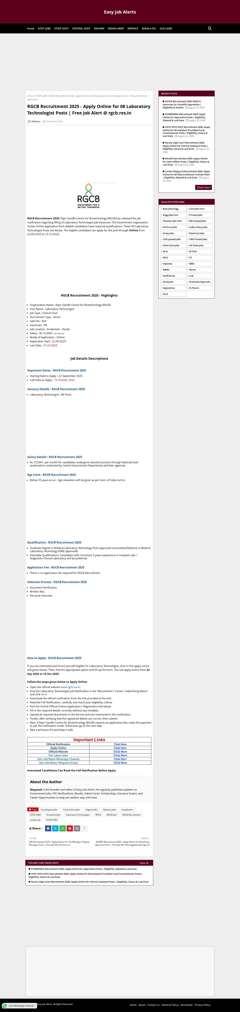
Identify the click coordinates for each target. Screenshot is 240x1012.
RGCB (98, 814)
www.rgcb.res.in (70, 687)
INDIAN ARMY (116, 28)
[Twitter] (55, 828)
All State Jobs (196, 245)
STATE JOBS (41, 95)
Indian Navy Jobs (198, 227)
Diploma (167, 263)
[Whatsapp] (62, 828)
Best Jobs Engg (170, 208)
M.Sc (165, 251)
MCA (165, 257)
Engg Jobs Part (170, 215)
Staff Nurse (169, 275)
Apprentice (169, 287)
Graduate (168, 281)
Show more (203, 187)
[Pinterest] (70, 828)
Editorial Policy (170, 1005)
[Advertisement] (120, 61)
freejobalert (127, 809)
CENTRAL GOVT (81, 28)
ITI (190, 257)
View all (144, 863)
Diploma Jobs (109, 809)
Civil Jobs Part (196, 208)
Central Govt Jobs (71, 809)
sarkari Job (35, 819)
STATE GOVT (61, 28)
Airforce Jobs (170, 227)
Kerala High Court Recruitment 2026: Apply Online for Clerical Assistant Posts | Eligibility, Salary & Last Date (89, 881)
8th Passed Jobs (197, 220)
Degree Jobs (92, 809)
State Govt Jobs (171, 245)
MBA (191, 263)
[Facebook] (48, 828)
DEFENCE (133, 28)
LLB (191, 275)
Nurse (192, 269)
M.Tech (193, 251)
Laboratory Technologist (78, 814)
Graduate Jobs (53, 814)
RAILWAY (99, 28)
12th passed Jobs (172, 239)
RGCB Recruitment (131, 814)
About (141, 1005)
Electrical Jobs (196, 233)
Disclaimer (186, 1005)
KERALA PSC (149, 28)
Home (30, 28)
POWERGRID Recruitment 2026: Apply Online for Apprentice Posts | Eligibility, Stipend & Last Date (84, 868)
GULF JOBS (166, 28)
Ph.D (165, 294)
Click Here (120, 744)
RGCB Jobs (112, 814)
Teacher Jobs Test (172, 220)
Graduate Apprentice (200, 281)
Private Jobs (195, 215)
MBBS (166, 269)
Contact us (153, 1005)
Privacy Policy (202, 1005)
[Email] (77, 828)
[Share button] (84, 828)
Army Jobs (168, 233)
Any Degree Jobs (49, 809)
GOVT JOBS (44, 28)
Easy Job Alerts (120, 12)
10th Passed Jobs (198, 239)
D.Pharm (194, 287)
